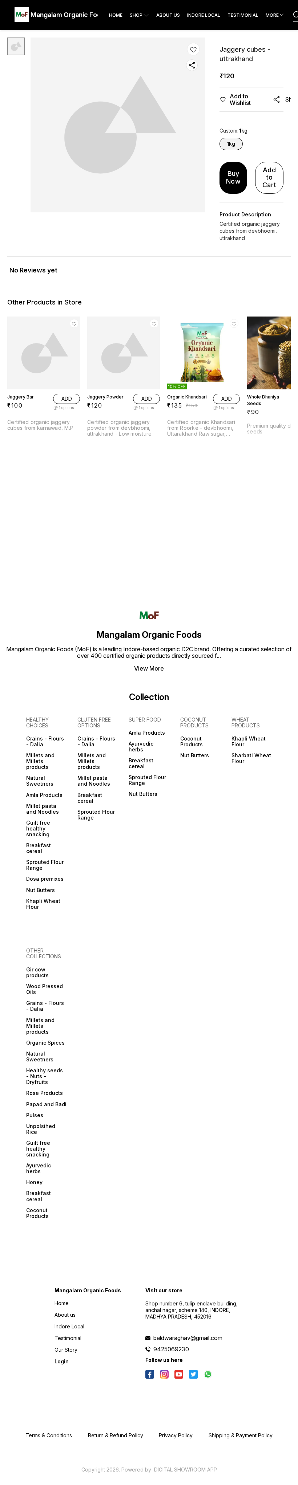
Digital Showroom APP (185, 1469)
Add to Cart (269, 177)
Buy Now (233, 177)
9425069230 (171, 1349)
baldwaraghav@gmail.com (187, 1338)
